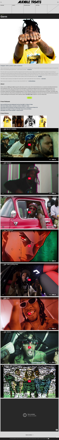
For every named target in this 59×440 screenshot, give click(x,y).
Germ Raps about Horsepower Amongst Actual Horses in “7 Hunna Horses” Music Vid (19, 107)
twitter (7, 65)
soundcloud (19, 65)
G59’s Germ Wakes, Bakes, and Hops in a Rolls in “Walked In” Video (15, 105)
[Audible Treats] (29, 2)
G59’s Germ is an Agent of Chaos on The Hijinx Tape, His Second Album (16, 108)
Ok (48, 438)
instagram (3, 65)
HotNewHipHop (31, 81)
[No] (57, 438)
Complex (40, 76)
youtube (11, 65)
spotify (15, 65)
